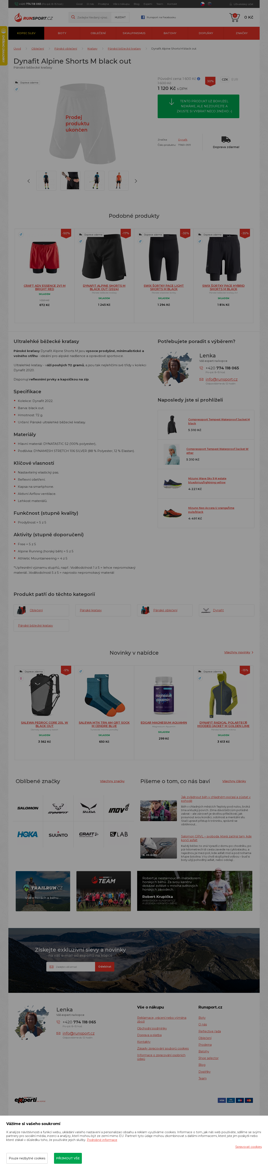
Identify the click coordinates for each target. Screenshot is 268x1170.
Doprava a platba (149, 1035)
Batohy (170, 33)
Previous (30, 182)
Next (136, 182)
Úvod (79, 3)
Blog (136, 3)
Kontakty (144, 1042)
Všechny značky (112, 781)
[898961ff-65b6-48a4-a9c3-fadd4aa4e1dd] (94, 180)
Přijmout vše (68, 1158)
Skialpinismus (134, 33)
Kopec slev (26, 33)
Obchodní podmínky (152, 1028)
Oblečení (98, 33)
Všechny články (234, 781)
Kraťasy (92, 48)
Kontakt (172, 3)
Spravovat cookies (248, 1147)
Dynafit (182, 139)
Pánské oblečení (65, 48)
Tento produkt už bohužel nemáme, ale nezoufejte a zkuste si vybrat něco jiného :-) (204, 106)
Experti (148, 3)
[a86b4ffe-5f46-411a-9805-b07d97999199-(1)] (46, 180)
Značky (242, 33)
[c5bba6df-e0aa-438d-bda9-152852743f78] (118, 180)
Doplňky (206, 33)
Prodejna (103, 3)
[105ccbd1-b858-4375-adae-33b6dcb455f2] (70, 180)
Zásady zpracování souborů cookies (163, 1048)
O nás (90, 3)
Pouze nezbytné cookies (27, 1158)
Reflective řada (209, 1031)
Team (159, 3)
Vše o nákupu (121, 3)
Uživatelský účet (243, 4)
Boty (62, 33)
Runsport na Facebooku (161, 17)
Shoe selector (208, 1058)
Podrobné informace (102, 1140)
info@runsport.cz (222, 379)
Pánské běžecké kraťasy (124, 48)
